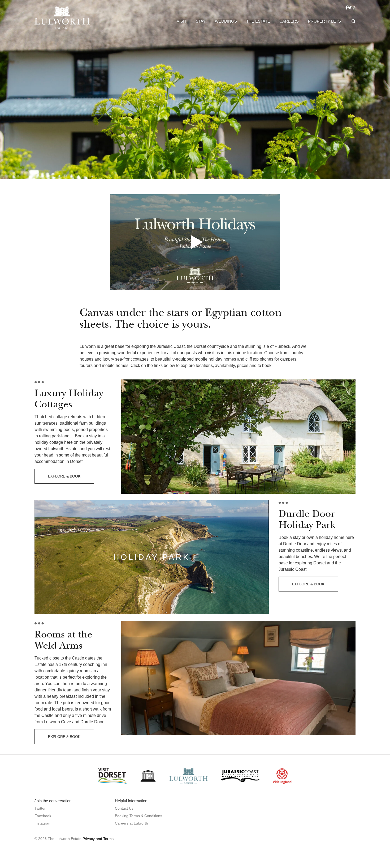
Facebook (42, 816)
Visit (182, 21)
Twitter (40, 808)
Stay (201, 21)
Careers (289, 21)
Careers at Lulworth (131, 823)
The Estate (258, 21)
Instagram (42, 823)
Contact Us (124, 808)
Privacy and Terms (98, 838)
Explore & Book (64, 476)
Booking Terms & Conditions (138, 816)
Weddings (226, 21)
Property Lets (324, 21)
